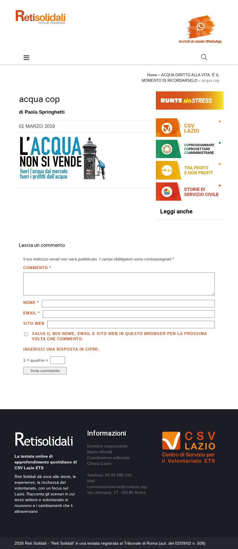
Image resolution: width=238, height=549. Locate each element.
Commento (37, 268)
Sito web (33, 323)
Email (31, 313)
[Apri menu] (26, 58)
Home (152, 75)
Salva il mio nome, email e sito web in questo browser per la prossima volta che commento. (119, 336)
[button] (204, 58)
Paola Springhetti (45, 112)
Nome (31, 302)
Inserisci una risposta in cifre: (61, 349)
